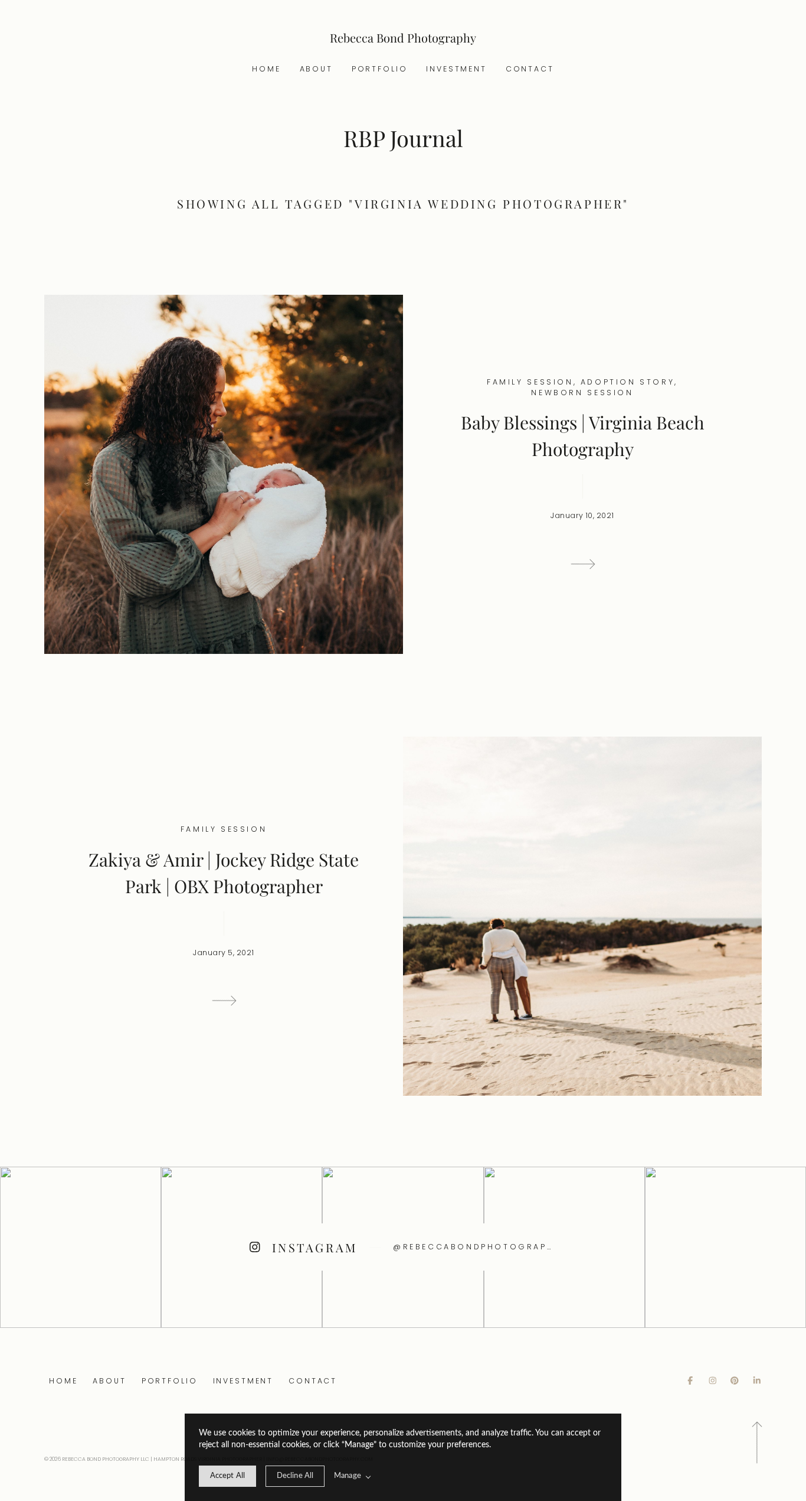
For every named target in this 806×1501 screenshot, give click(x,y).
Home (266, 69)
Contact (530, 69)
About (316, 69)
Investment (456, 69)
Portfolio (380, 69)
